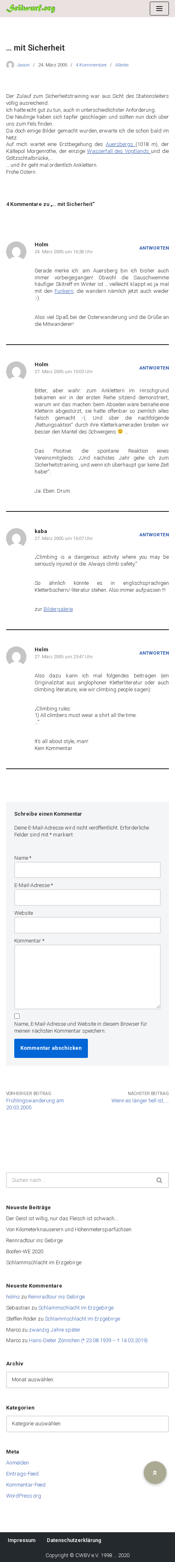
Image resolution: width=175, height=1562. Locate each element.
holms (13, 1297)
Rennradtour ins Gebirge (34, 1240)
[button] (155, 1472)
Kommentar (29, 941)
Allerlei (122, 65)
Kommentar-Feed (26, 1485)
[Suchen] (160, 1180)
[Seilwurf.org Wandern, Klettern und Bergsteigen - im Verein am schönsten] (30, 8)
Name (22, 858)
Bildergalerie (58, 609)
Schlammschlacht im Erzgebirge (43, 1262)
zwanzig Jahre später (55, 1330)
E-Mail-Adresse (33, 885)
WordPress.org (23, 1496)
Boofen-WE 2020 (24, 1251)
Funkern (64, 291)
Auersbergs (121, 144)
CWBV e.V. (87, 1555)
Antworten (154, 248)
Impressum (21, 1540)
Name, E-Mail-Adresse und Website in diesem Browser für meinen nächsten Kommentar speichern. (80, 1027)
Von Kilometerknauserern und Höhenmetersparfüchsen (68, 1229)
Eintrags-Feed (22, 1474)
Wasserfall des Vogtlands (119, 151)
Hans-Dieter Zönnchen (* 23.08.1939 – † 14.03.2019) (88, 1340)
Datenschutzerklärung (74, 1540)
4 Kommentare (91, 65)
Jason (23, 65)
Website (23, 913)
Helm (41, 649)
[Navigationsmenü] (159, 8)
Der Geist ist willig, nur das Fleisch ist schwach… (62, 1218)
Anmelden (17, 1463)
